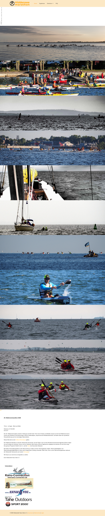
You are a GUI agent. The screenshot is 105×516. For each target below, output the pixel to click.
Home (35, 3)
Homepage (26, 452)
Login (42, 512)
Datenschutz (37, 512)
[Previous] (0, 410)
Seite (29, 445)
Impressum (30, 512)
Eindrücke (49, 3)
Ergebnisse (42, 3)
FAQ (57, 3)
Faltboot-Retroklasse (21, 439)
